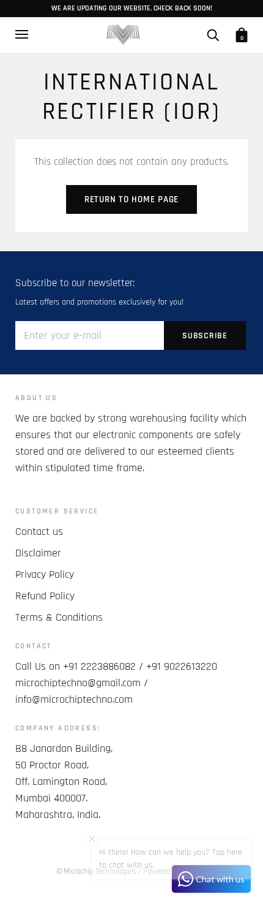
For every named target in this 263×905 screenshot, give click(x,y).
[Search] (213, 34)
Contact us (39, 531)
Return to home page (131, 199)
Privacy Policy (44, 574)
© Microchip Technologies (96, 871)
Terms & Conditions (59, 617)
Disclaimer (38, 553)
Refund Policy (45, 596)
